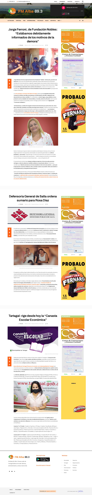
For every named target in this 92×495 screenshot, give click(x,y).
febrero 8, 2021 (28, 45)
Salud (46, 20)
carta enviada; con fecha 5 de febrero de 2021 (26, 93)
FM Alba (21, 45)
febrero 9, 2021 (28, 323)
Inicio (55, 1)
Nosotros (70, 1)
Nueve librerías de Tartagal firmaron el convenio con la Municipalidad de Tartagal (33, 366)
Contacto (77, 1)
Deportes (53, 20)
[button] (83, 1)
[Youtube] (82, 20)
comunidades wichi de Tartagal (31, 112)
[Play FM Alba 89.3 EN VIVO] (63, 7)
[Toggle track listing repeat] (68, 14)
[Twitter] (79, 20)
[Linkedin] (14, 471)
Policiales (40, 20)
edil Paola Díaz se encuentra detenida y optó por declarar (34, 175)
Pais (24, 20)
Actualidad (11, 20)
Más (59, 20)
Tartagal (18, 20)
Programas (62, 1)
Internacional (31, 20)
